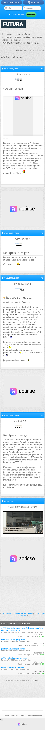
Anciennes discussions (11, 40)
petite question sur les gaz (12, 667)
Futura (6, 716)
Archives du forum (22, 34)
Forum (9, 34)
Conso (22, 716)
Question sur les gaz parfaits (13, 639)
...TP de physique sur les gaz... (14, 658)
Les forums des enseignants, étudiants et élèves (22, 37)
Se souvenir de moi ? (17, 14)
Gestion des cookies (34, 716)
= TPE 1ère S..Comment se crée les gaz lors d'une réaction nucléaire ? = (22, 629)
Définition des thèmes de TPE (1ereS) (17, 613)
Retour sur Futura (11, 2)
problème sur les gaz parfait (13, 649)
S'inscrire (33, 2)
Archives (14, 716)
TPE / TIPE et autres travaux (13, 43)
